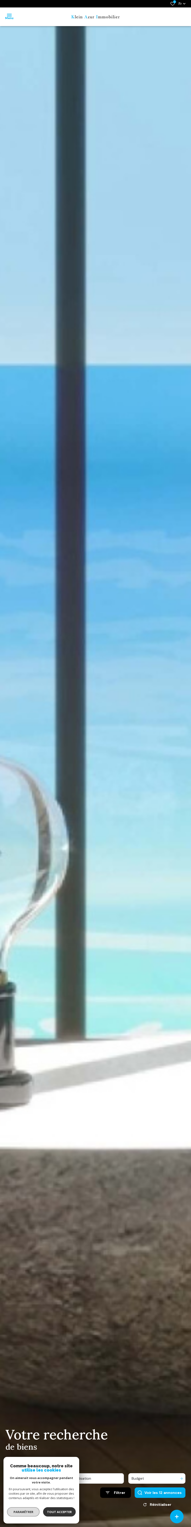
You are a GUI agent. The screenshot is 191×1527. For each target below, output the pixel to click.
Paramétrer (23, 1512)
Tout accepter (59, 1512)
